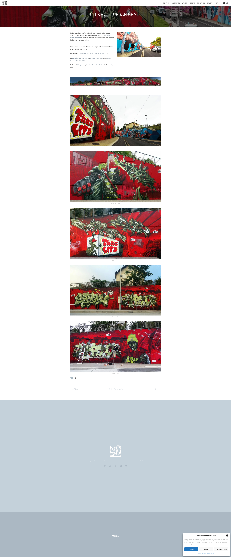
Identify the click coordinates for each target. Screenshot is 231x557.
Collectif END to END (78, 58)
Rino (80, 60)
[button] (227, 535)
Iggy (88, 53)
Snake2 (101, 65)
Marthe (72, 60)
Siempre (79, 65)
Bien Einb (89, 65)
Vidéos (121, 389)
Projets (116, 389)
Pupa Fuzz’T (101, 53)
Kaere (109, 58)
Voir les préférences (221, 549)
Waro (83, 60)
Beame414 (93, 58)
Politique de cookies (202, 553)
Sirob (97, 65)
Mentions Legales (210, 553)
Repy (76, 60)
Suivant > (158, 389)
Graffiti (111, 389)
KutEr (110, 65)
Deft (102, 58)
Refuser (206, 549)
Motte (91, 53)
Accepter (191, 549)
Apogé (87, 58)
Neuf (93, 65)
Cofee (98, 58)
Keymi (96, 53)
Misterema (82, 53)
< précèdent (74, 389)
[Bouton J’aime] (71, 378)
